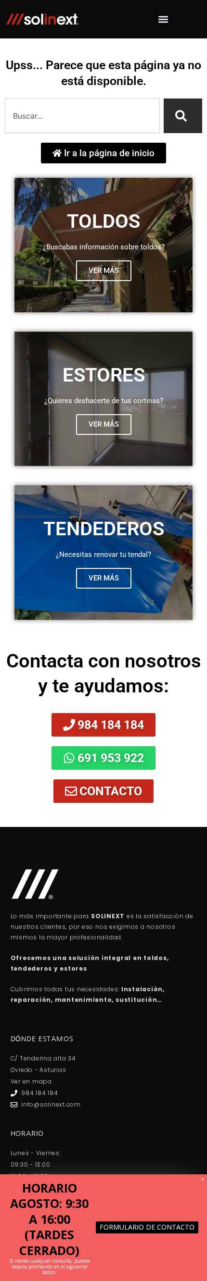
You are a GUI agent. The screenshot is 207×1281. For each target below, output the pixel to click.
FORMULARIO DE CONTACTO (147, 1227)
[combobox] (82, 116)
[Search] (183, 116)
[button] (163, 19)
